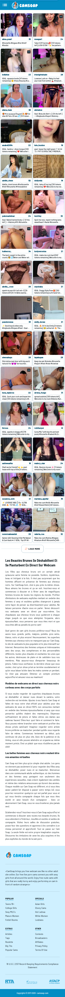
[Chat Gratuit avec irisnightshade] (48, 60)
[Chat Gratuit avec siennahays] (16, 343)
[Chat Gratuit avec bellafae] (16, 60)
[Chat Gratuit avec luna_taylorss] (16, 378)
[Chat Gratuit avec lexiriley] (48, 201)
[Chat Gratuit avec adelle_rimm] (16, 166)
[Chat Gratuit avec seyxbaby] (48, 272)
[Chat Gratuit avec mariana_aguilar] (48, 484)
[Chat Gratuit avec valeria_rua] (48, 520)
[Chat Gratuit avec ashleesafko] (16, 449)
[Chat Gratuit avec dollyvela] (48, 166)
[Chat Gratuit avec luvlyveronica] (48, 237)
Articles (8, 934)
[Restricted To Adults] (9, 982)
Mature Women (12, 915)
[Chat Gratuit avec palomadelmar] (16, 201)
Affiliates (39, 941)
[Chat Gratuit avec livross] (16, 413)
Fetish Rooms (11, 919)
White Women (41, 915)
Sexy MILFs (10, 911)
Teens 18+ (9, 904)
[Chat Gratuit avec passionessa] (16, 307)
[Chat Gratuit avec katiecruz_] (16, 237)
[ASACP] (54, 982)
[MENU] (5, 5)
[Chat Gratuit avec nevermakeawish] (16, 520)
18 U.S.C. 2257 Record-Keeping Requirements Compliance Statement (32, 966)
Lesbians (39, 919)
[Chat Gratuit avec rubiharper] (48, 413)
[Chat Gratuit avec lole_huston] (48, 131)
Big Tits (8, 945)
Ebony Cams (40, 907)
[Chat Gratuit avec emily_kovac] (48, 307)
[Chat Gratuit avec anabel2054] (16, 131)
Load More (34, 548)
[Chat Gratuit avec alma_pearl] (16, 25)
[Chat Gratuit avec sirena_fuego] (48, 378)
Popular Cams (11, 949)
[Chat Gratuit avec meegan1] (48, 25)
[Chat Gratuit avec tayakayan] (48, 343)
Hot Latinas (40, 911)
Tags (7, 938)
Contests (39, 934)
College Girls (11, 907)
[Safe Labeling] (31, 982)
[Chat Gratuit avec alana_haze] (16, 95)
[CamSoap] (25, 5)
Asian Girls (39, 904)
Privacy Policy (41, 945)
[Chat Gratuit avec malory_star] (48, 449)
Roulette (9, 941)
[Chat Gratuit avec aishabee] (48, 95)
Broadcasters (41, 938)
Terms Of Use (41, 949)
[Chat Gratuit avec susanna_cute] (16, 484)
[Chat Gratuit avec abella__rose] (16, 272)
